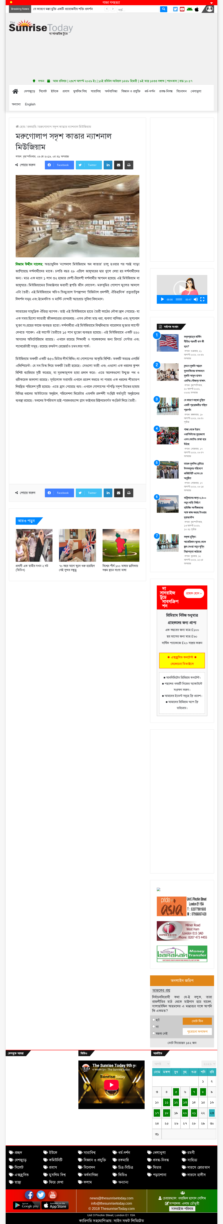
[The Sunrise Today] (41, 27)
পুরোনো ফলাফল (197, 1031)
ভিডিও (122, 1175)
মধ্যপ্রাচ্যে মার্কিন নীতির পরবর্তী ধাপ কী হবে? (194, 341)
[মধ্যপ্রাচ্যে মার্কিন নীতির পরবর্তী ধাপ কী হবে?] (168, 343)
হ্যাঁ (157, 1020)
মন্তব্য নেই (161, 1033)
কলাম (88, 1182)
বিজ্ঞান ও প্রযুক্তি (95, 1160)
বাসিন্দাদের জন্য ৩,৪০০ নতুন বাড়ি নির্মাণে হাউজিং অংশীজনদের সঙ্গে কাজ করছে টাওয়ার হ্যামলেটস (195, 507)
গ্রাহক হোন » (194, 593)
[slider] (179, 299)
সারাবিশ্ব (89, 1152)
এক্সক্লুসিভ (22, 1175)
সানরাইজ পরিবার (182, 1209)
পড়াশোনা (159, 1175)
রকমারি (31, 127)
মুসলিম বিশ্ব (57, 1175)
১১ (166, 1102)
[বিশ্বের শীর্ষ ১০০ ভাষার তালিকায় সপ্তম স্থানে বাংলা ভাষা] (121, 545)
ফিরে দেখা (56, 1182)
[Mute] (196, 299)
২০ (185, 1113)
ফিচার (157, 1167)
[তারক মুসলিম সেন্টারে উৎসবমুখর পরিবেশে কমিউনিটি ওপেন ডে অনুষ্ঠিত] (168, 470)
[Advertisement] (151, 44)
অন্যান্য (123, 1182)
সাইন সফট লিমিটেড (129, 1220)
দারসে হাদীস (197, 1175)
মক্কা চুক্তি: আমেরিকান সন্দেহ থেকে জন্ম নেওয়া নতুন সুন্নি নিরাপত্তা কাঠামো (195, 544)
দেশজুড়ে (21, 1160)
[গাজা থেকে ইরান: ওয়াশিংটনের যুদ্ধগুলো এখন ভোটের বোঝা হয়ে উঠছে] (168, 435)
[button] (182, 289)
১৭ (157, 1113)
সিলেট (19, 1167)
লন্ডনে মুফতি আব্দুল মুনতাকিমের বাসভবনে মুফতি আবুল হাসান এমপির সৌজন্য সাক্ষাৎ (194, 373)
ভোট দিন (197, 1021)
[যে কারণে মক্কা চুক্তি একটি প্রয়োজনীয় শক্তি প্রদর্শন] (168, 406)
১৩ (185, 1102)
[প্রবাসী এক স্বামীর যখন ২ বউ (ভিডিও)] (34, 545)
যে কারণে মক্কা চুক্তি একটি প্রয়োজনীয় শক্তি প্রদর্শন (195, 405)
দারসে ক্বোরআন (199, 1167)
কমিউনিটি (55, 1160)
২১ (194, 1113)
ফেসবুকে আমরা (16, 1053)
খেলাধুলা (159, 1152)
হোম (22, 127)
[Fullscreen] (202, 299)
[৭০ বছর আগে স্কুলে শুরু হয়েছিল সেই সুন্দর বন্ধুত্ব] (77, 545)
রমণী (191, 1152)
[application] (182, 289)
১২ (176, 1102)
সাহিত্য (192, 1160)
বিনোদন (89, 1167)
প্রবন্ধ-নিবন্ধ (161, 1160)
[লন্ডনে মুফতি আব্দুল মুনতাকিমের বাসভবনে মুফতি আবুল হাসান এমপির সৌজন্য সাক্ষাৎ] (168, 372)
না (157, 1027)
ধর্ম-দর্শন (124, 1152)
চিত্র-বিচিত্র (125, 1167)
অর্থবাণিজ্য (91, 1175)
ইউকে (53, 1152)
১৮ (167, 1113)
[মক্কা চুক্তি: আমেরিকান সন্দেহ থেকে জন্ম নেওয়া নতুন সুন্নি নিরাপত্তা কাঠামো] (168, 543)
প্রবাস (53, 1167)
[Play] (162, 299)
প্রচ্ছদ (18, 1152)
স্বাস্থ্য (18, 1182)
